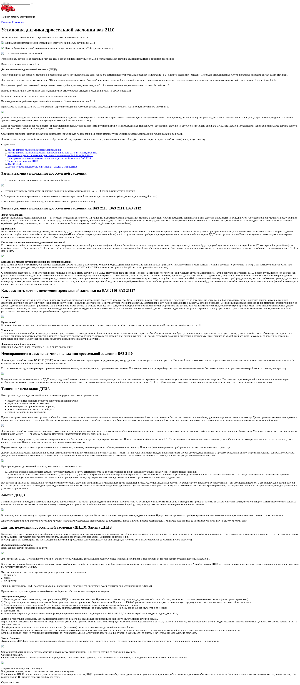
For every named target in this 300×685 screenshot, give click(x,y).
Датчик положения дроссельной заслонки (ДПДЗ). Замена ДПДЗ (42, 166)
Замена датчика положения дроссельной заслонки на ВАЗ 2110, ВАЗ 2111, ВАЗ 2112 (53, 152)
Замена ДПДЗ (15, 164)
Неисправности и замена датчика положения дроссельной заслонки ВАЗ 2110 (49, 158)
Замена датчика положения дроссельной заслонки (34, 149)
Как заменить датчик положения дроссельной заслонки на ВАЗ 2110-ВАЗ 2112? (50, 155)
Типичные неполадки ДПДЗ (23, 161)
